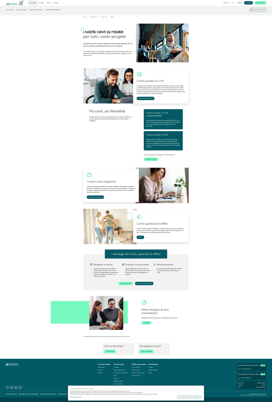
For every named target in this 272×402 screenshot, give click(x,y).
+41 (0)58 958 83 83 (245, 377)
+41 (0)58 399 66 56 (245, 369)
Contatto (150, 367)
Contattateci (146, 322)
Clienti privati (32, 2)
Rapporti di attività (118, 381)
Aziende (49, 2)
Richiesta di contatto (150, 159)
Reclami (150, 372)
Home (85, 17)
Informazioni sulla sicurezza (121, 372)
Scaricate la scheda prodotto (144, 283)
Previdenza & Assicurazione (53, 9)
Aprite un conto (260, 2)
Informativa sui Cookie (64, 394)
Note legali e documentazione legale (28, 394)
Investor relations (118, 384)
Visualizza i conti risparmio (95, 197)
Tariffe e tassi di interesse (138, 372)
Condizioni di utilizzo (11, 394)
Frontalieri (41, 2)
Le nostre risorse (136, 375)
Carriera (116, 378)
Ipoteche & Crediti (21, 9)
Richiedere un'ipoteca (259, 9)
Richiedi (140, 237)
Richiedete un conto (125, 283)
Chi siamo (56, 2)
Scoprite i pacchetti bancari (145, 98)
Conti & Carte (9, 9)
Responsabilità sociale (119, 370)
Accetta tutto (197, 397)
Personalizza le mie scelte (184, 397)
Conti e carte (103, 17)
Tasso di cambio (136, 370)
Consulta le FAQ (110, 351)
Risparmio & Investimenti (35, 9)
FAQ (241, 2)
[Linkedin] (16, 387)
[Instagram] (11, 387)
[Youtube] (20, 387)
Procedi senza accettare (75, 397)
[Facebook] (7, 387)
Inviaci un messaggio (146, 351)
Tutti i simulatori (136, 367)
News (115, 375)
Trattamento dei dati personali (48, 394)
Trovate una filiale (152, 370)
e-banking (248, 2)
